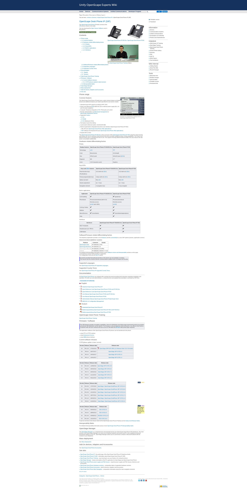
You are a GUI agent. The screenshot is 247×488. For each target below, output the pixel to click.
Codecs (88, 115)
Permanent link (154, 83)
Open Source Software (97, 28)
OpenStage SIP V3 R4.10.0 (105, 366)
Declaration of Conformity (87, 280)
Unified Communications (118, 11)
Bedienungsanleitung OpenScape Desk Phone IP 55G (96, 312)
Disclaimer (165, 478)
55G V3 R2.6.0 (103, 412)
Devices (87, 11)
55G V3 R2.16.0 (103, 418)
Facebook (153, 21)
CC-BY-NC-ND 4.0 (95, 482)
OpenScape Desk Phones (88, 276)
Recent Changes (154, 70)
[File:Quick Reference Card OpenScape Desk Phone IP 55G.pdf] (81, 291)
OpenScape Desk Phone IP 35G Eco (117, 40)
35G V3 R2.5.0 (103, 409)
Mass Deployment (86, 442)
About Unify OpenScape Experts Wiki (153, 478)
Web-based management (101, 112)
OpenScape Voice (84, 244)
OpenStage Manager (87, 432)
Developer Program (135, 11)
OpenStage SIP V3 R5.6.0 (115, 351)
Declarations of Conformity (157, 35)
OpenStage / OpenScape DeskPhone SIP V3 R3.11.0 (112, 398)
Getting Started (154, 66)
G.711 (82, 117)
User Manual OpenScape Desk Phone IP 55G (94, 296)
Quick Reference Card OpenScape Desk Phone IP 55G (96, 291)
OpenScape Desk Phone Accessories (91, 448)
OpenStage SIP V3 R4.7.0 (105, 372)
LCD (91, 150)
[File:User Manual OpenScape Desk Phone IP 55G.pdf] (81, 296)
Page (80, 15)
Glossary (152, 52)
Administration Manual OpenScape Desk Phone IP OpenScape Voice (100, 299)
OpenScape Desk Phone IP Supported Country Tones (96, 270)
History (99, 15)
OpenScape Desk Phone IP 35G (121, 135)
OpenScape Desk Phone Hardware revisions (92, 465)
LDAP (91, 204)
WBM (84, 337)
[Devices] (91, 17)
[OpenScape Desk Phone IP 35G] (115, 32)
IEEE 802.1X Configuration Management (93, 301)
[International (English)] (80, 283)
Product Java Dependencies (157, 37)
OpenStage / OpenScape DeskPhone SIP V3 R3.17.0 (112, 395)
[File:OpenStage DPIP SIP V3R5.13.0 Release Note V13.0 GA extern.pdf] (98, 348)
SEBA (118, 327)
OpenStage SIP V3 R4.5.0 (105, 375)
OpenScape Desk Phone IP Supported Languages (95, 265)
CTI (99, 110)
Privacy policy (141, 478)
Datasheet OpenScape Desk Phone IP (92, 287)
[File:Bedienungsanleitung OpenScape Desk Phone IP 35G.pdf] (81, 310)
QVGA (122, 156)
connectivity (114, 237)
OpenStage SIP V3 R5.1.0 (115, 357)
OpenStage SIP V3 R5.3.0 (115, 354)
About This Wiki (154, 68)
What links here (154, 75)
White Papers (153, 58)
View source (92, 15)
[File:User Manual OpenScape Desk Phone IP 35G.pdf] (81, 294)
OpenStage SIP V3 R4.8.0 (105, 369)
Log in (103, 15)
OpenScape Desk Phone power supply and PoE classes (95, 462)
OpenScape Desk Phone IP (105, 17)
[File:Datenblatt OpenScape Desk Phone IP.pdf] (81, 307)
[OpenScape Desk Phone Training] (123, 53)
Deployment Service (88, 335)
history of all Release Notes (132, 420)
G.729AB (83, 119)
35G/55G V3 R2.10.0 (103, 415)
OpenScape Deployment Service (88, 113)
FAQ (151, 54)
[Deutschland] (80, 304)
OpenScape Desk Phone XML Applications (100, 128)
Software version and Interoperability (117, 252)
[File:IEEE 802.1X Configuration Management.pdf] (81, 301)
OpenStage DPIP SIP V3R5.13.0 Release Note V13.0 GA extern (116, 348)
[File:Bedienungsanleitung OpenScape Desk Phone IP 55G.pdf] (81, 312)
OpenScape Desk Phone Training (119, 63)
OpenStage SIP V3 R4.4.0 (105, 378)
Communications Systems (100, 11)
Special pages (153, 79)
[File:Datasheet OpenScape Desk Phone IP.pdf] (81, 287)
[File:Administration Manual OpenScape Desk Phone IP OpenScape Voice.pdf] (81, 299)
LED (99, 180)
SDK (82, 130)
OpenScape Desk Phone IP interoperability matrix (120, 426)
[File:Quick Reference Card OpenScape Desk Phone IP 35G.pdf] (81, 289)
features (104, 237)
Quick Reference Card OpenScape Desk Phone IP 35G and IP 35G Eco (101, 289)
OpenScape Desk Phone (92, 476)
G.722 (82, 121)
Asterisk (82, 250)
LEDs (87, 168)
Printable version (155, 19)
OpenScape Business (85, 246)
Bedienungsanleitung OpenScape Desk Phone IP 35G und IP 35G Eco (100, 310)
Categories (82, 476)
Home (81, 11)
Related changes (154, 77)
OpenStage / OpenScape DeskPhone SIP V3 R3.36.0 (112, 389)
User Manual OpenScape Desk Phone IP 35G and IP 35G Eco (98, 294)
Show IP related (82, 471)
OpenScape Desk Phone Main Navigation (91, 469)
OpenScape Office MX (85, 248)
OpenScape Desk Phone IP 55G (135, 40)
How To (97, 255)
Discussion (85, 15)
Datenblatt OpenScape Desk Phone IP (92, 307)
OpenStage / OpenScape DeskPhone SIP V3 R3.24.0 (112, 392)
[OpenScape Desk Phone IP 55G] (135, 31)
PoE (93, 106)
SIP (80, 26)
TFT (114, 150)
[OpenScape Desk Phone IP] (97, 17)
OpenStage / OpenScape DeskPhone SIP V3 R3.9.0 (111, 401)
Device (102, 476)
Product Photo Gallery (155, 50)
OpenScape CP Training (156, 43)
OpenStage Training (155, 45)
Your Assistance (154, 60)
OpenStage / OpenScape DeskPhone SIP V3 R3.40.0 (112, 386)
